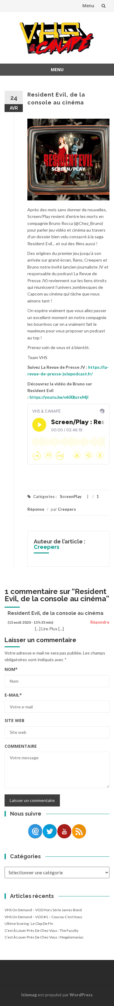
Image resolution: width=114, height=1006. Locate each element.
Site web (14, 720)
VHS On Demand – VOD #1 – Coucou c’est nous (43, 917)
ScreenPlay (70, 496)
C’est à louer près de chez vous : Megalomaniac (44, 937)
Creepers (67, 509)
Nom (11, 669)
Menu (88, 5)
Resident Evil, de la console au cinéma (55, 613)
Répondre (99, 622)
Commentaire (21, 746)
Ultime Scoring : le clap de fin (29, 923)
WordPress (81, 994)
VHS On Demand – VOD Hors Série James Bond (43, 910)
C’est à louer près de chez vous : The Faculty (41, 930)
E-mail (13, 695)
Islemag (29, 994)
